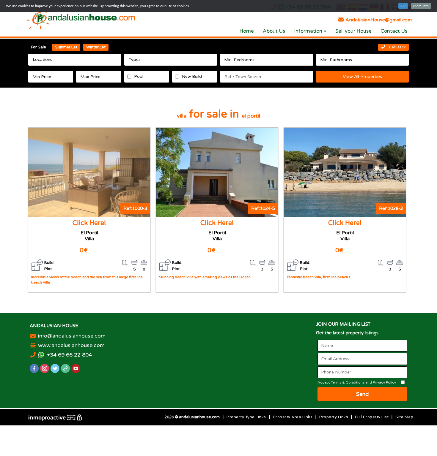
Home (246, 31)
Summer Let (66, 47)
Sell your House (353, 31)
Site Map (404, 417)
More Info (421, 6)
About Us (274, 31)
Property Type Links (246, 417)
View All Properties (362, 76)
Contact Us (394, 31)
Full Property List (372, 417)
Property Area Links (293, 417)
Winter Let (96, 47)
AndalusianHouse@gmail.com (378, 20)
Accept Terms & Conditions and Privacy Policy (356, 382)
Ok (403, 6)
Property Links (333, 417)
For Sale (38, 47)
